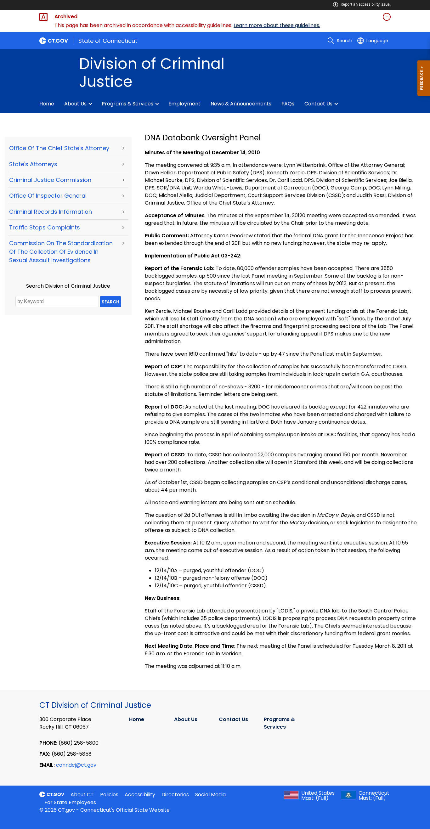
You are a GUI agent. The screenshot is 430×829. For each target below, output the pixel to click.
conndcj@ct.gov (76, 765)
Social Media (210, 794)
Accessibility (140, 794)
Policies (109, 794)
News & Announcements (241, 103)
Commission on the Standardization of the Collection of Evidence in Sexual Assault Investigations (61, 251)
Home (46, 103)
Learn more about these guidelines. (277, 25)
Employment (184, 103)
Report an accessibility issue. (366, 4)
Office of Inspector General (48, 196)
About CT (82, 794)
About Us (75, 103)
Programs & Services (127, 103)
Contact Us (318, 103)
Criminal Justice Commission (50, 180)
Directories (175, 794)
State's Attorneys (33, 164)
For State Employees (70, 802)
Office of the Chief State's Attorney (59, 148)
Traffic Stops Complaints (44, 227)
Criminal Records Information (50, 212)
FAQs (287, 103)
